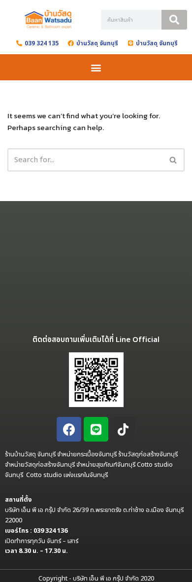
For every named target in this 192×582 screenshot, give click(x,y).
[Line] (96, 429)
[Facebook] (69, 429)
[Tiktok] (123, 429)
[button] (96, 67)
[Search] (174, 20)
